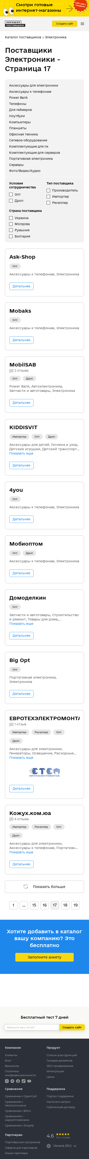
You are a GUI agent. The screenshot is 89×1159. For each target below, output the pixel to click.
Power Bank (18, 97)
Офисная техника (23, 134)
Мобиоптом (26, 544)
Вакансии (12, 1065)
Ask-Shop (22, 257)
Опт (18, 194)
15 (34, 905)
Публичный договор (61, 1107)
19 (76, 905)
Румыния (22, 230)
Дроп (19, 200)
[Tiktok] (24, 1081)
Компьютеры (20, 122)
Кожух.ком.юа (30, 813)
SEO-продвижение (60, 1065)
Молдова (22, 224)
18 (65, 905)
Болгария (22, 236)
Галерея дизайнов (59, 1060)
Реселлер (60, 202)
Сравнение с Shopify (19, 1125)
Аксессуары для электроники (33, 85)
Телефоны (17, 104)
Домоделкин (27, 598)
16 (45, 905)
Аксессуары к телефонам (30, 91)
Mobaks (20, 311)
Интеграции (55, 1071)
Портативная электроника (31, 158)
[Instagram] (7, 1081)
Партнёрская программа (22, 1142)
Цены (50, 1076)
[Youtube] (29, 1081)
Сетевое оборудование (28, 140)
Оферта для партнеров (21, 1147)
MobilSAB (22, 365)
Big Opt (19, 660)
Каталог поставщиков (23, 37)
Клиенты (11, 1055)
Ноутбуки (17, 116)
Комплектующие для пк (28, 146)
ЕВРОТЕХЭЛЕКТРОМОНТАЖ (48, 718)
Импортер (60, 196)
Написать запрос (59, 1101)
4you (16, 490)
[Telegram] (13, 1081)
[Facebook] (18, 1081)
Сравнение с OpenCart (21, 1096)
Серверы (16, 165)
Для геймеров (20, 110)
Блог (8, 1060)
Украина (22, 218)
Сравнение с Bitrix (18, 1110)
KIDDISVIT (23, 427)
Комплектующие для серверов (34, 152)
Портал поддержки (60, 1096)
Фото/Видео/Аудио (25, 171)
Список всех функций (62, 1055)
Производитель (65, 190)
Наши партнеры (16, 1153)
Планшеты (17, 128)
